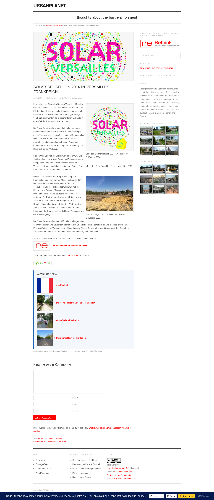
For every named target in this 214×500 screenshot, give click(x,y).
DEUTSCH (157, 68)
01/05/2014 (37, 98)
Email (75, 404)
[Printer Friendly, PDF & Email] (42, 263)
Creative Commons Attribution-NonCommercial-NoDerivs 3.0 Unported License (121, 475)
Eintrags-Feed (42, 464)
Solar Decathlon (87, 351)
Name (75, 398)
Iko (73, 468)
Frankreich (65, 351)
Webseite (75, 411)
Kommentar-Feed (43, 468)
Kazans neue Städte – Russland (50, 438)
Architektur (48, 351)
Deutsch (56, 351)
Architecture (57, 25)
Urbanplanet (49, 5)
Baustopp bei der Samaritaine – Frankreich (49, 442)
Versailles (98, 351)
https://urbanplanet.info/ (117, 468)
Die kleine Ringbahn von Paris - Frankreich (75, 303)
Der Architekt (72, 255)
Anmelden (40, 460)
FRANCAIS (145, 68)
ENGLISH (168, 68)
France (80, 98)
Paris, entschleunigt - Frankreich (71, 338)
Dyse (74, 477)
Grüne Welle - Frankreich (67, 320)
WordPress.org (42, 473)
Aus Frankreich (63, 285)
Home (48, 25)
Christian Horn (51, 98)
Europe (74, 98)
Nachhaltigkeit (75, 351)
